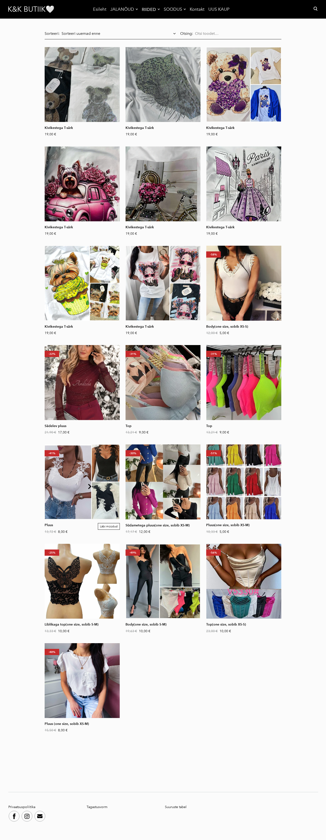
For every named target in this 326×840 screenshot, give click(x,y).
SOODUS (173, 9)
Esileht (99, 9)
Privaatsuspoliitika (22, 807)
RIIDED (149, 9)
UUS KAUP (218, 9)
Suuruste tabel (176, 807)
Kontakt (197, 9)
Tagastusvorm (97, 807)
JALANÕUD (122, 9)
